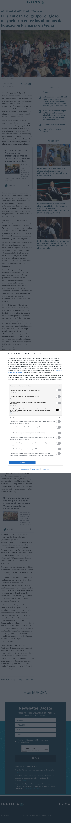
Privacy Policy (46, 469)
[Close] (67, 354)
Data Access (35, 469)
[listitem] (35, 386)
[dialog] (35, 411)
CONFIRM (22, 462)
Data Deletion (25, 469)
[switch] (58, 390)
